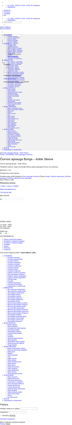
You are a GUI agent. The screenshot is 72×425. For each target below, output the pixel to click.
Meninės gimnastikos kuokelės (16, 77)
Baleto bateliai (11, 89)
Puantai (10, 97)
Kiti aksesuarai (12, 146)
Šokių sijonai (11, 117)
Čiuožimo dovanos (13, 36)
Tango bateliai (11, 105)
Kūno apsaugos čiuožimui (14, 49)
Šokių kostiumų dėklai (14, 142)
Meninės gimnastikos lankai (15, 74)
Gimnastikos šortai (13, 71)
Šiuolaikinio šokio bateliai (14, 102)
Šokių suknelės (12, 113)
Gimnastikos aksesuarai (14, 85)
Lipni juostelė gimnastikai (14, 76)
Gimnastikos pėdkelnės (14, 69)
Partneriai (7, 12)
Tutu (9, 114)
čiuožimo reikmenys (14, 178)
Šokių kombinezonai (13, 118)
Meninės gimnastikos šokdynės (16, 80)
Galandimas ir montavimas (15, 58)
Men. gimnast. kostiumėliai (15, 61)
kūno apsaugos (26, 178)
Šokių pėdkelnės (12, 125)
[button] (4, 63)
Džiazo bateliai (11, 91)
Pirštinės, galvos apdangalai (15, 51)
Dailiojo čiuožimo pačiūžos (15, 52)
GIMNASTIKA (8, 60)
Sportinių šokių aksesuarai (15, 140)
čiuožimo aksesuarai (57, 176)
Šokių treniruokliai (12, 144)
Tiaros (9, 145)
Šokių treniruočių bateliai (14, 104)
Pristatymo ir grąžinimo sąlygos (14, 241)
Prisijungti (12, 415)
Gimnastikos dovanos (13, 86)
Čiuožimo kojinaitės (13, 40)
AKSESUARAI (9, 129)
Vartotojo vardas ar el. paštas (10, 408)
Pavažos (10, 54)
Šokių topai (11, 111)
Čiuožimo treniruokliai (13, 57)
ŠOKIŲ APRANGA (10, 107)
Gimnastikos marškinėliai (14, 64)
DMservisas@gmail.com (8, 189)
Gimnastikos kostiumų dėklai (15, 82)
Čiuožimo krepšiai (12, 41)
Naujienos (7, 10)
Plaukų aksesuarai (13, 137)
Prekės (2, 154)
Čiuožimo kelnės (12, 39)
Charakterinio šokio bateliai (15, 92)
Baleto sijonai (11, 116)
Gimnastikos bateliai (13, 67)
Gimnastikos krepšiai (13, 81)
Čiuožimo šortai (13, 269)
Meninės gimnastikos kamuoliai (16, 78)
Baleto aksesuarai (12, 132)
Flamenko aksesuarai (13, 133)
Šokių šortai (11, 121)
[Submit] (4, 24)
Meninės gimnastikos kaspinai (16, 73)
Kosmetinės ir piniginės (14, 134)
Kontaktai (7, 13)
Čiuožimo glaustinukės (14, 37)
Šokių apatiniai (11, 124)
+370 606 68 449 (5, 192)
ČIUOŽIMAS (8, 35)
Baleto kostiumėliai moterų (15, 108)
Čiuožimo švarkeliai (14, 271)
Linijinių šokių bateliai (13, 96)
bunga (47, 176)
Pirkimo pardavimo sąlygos (13, 239)
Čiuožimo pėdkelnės (13, 43)
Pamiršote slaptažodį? (7, 419)
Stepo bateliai (11, 101)
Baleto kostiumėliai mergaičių (15, 109)
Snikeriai (10, 98)
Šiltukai (10, 112)
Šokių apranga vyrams (14, 128)
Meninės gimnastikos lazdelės (16, 72)
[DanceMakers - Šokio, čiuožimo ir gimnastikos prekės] (5, 28)
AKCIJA (6, 148)
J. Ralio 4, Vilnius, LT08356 (9, 186)
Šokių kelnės (11, 120)
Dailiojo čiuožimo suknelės (15, 48)
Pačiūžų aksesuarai (13, 56)
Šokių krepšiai (11, 141)
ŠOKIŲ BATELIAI (9, 88)
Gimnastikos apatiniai (13, 68)
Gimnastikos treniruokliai (14, 84)
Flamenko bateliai (12, 93)
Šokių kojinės (11, 126)
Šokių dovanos (12, 131)
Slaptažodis (4, 412)
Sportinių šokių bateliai (14, 100)
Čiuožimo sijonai (12, 44)
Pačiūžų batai (11, 53)
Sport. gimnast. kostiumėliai (15, 63)
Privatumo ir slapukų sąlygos (13, 243)
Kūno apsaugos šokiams (14, 136)
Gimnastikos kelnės (13, 65)
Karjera (6, 246)
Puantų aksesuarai (13, 138)
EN (5, 15)
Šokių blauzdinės (12, 122)
